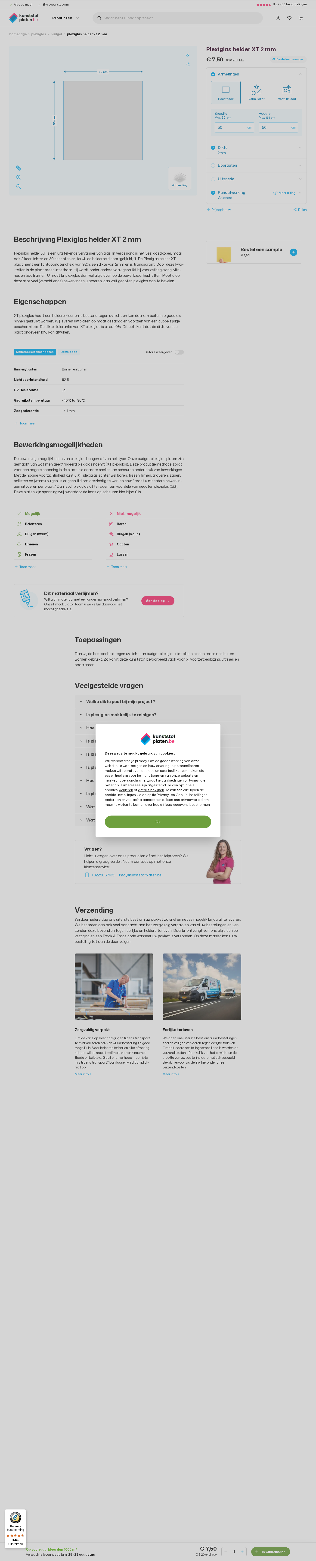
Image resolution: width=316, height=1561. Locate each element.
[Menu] (23, 1512)
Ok (158, 821)
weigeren (126, 790)
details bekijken (151, 790)
